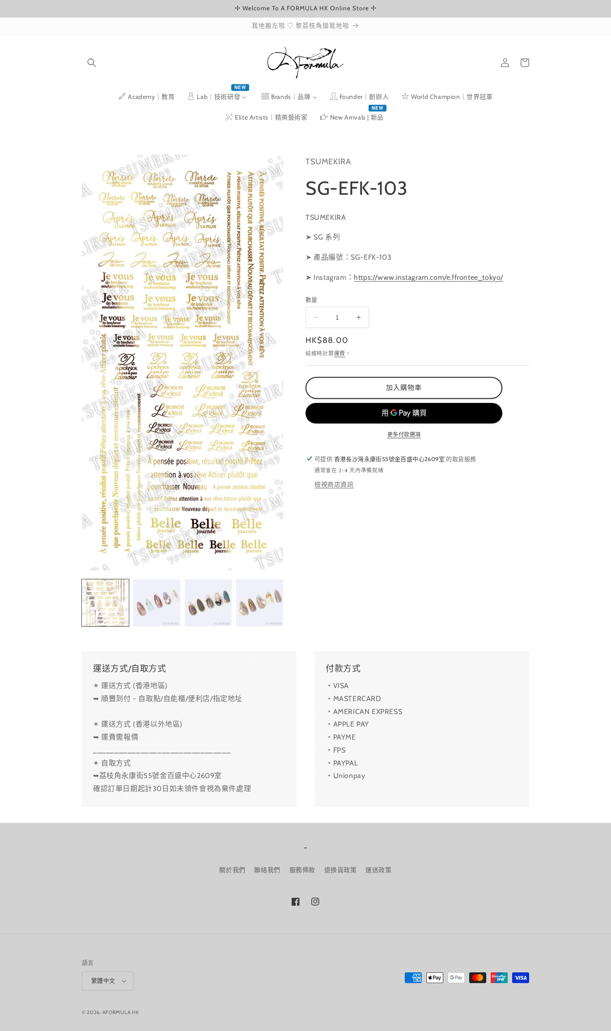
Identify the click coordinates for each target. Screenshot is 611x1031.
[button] (92, 63)
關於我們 (232, 870)
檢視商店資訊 (334, 484)
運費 (339, 353)
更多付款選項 (404, 434)
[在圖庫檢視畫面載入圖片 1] (105, 602)
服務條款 (302, 870)
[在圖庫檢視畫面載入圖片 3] (208, 602)
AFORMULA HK (120, 1012)
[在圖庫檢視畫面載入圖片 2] (156, 602)
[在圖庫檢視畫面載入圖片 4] (259, 602)
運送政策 (378, 870)
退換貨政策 (340, 870)
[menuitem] (146, 96)
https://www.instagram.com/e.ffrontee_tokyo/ (428, 277)
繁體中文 (103, 980)
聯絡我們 (267, 870)
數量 (312, 299)
